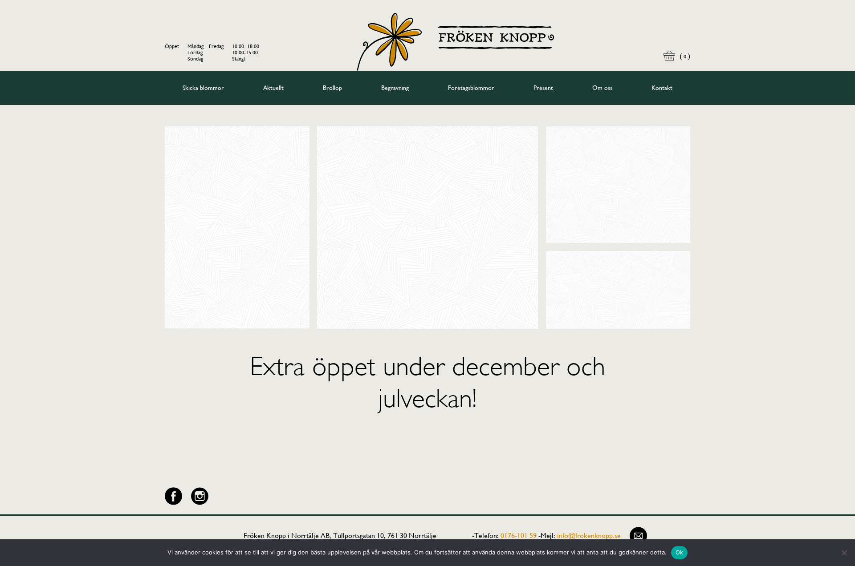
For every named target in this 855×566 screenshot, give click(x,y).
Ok (680, 552)
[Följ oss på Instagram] (199, 496)
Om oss (602, 87)
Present (543, 87)
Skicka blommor (203, 87)
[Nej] (843, 552)
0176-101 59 (519, 535)
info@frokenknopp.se (589, 535)
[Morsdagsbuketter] (618, 184)
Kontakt (661, 87)
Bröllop (332, 87)
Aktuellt (273, 87)
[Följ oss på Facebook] (173, 496)
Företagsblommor (471, 87)
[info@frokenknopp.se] (638, 536)
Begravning (395, 87)
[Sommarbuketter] (237, 227)
